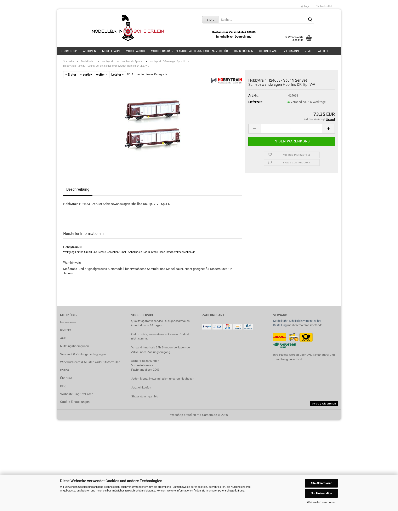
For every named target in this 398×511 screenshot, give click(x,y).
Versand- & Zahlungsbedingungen (83, 354)
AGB (63, 338)
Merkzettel (325, 6)
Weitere (323, 51)
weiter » (101, 74)
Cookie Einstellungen (75, 402)
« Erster (70, 74)
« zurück (86, 74)
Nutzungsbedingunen (74, 346)
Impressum (68, 322)
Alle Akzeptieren (321, 483)
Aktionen (89, 51)
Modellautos (135, 51)
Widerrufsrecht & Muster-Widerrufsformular (90, 362)
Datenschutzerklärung (231, 490)
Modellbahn (111, 51)
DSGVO (65, 370)
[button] (254, 129)
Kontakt (65, 330)
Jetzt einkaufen (141, 387)
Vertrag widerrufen (324, 403)
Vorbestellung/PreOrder (76, 394)
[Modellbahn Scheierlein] (128, 28)
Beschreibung (77, 189)
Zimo (308, 51)
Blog (63, 386)
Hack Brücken (243, 51)
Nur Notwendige (321, 493)
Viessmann (291, 51)
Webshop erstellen (183, 415)
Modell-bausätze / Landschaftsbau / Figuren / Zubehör (189, 51)
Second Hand (268, 51)
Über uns (66, 378)
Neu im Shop (69, 51)
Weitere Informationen (321, 502)
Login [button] (306, 6)
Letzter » (117, 74)
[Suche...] (310, 20)
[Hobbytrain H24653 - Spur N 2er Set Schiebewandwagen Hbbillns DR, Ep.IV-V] (152, 124)
